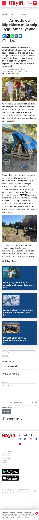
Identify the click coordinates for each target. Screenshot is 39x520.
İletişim (4, 462)
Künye (4, 460)
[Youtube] (19, 444)
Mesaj (5, 382)
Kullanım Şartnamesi (8, 451)
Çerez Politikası (6, 456)
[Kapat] (37, 513)
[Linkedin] (36, 439)
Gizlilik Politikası (7, 453)
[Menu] (35, 3)
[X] (25, 439)
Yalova (5, 47)
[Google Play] (19, 471)
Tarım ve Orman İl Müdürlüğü (21, 104)
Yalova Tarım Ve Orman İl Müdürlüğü (22, 352)
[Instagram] (30, 439)
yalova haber (6, 465)
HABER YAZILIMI (22, 489)
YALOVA (11, 73)
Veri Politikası (6, 458)
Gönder (6, 411)
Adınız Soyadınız (10, 373)
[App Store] (19, 478)
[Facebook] (19, 439)
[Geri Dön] (4, 3)
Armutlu (29, 50)
